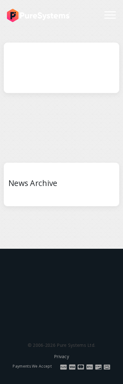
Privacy (61, 356)
